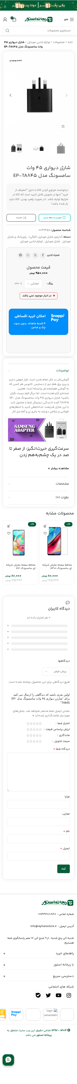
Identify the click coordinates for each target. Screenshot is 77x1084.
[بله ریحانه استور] (38, 995)
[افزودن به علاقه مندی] (45, 533)
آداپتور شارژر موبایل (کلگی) (45, 237)
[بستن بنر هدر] (5, 6)
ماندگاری (64, 736)
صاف (16, 283)
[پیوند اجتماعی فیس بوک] (43, 255)
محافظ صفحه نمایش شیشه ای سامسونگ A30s (57, 566)
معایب (66, 814)
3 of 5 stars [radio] (34, 723)
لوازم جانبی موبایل (38, 42)
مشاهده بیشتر (60, 468)
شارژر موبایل (52, 241)
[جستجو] (7, 30)
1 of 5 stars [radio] (40, 723)
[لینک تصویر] (57, 903)
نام (66, 831)
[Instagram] (69, 995)
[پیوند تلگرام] (20, 255)
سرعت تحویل (62, 742)
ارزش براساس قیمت (57, 730)
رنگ (50, 283)
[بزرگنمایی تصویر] (63, 126)
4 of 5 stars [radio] (30, 723)
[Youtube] (58, 995)
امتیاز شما (63, 724)
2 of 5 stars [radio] (37, 723)
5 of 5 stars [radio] (27, 723)
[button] (45, 526)
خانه (70, 42)
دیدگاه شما (61, 749)
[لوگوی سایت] (38, 19)
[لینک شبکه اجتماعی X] (35, 255)
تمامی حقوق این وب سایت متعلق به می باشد (37, 1032)
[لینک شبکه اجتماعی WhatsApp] (28, 255)
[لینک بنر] (44, 6)
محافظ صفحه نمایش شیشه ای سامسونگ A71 (21, 566)
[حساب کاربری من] (5, 19)
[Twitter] (48, 995)
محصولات (59, 42)
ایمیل (65, 848)
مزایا (67, 797)
